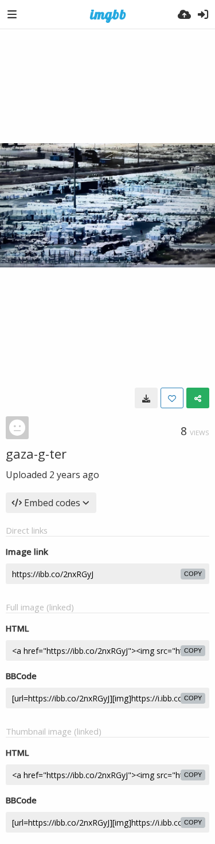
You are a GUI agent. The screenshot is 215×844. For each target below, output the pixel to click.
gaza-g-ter (36, 453)
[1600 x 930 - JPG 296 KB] (146, 398)
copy (193, 573)
